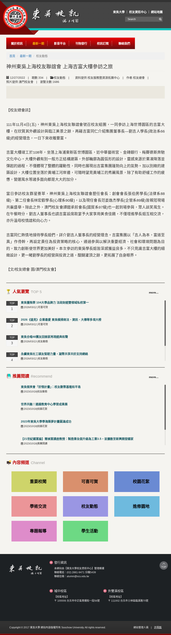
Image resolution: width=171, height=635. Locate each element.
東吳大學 (119, 11)
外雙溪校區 (116, 591)
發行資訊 (60, 562)
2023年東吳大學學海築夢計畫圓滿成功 (46, 421)
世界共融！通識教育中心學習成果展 (44, 404)
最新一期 (25, 56)
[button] (17, 43)
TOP (163, 566)
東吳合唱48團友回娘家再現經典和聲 (44, 336)
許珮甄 (158, 627)
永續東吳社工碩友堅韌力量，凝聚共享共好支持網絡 (54, 353)
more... (153, 292)
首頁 (12, 56)
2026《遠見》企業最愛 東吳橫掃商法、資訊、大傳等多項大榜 (61, 319)
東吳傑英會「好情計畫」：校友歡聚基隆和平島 (51, 386)
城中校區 (60, 591)
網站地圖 (157, 11)
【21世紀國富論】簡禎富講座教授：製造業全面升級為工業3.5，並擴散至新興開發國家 (77, 438)
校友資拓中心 (138, 11)
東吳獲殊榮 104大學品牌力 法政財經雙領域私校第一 (55, 302)
